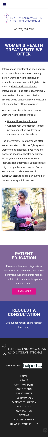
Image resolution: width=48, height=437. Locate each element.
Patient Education (24, 402)
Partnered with (14, 365)
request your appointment (15, 180)
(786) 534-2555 (26, 29)
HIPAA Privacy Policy (24, 424)
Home (24, 376)
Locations (24, 406)
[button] (45, 430)
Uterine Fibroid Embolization (22, 121)
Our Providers (24, 384)
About (24, 380)
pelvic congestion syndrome (26, 99)
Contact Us (24, 410)
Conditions (24, 389)
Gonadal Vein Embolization (21, 125)
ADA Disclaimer (24, 419)
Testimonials (24, 397)
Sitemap (24, 415)
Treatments (24, 393)
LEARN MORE (24, 291)
